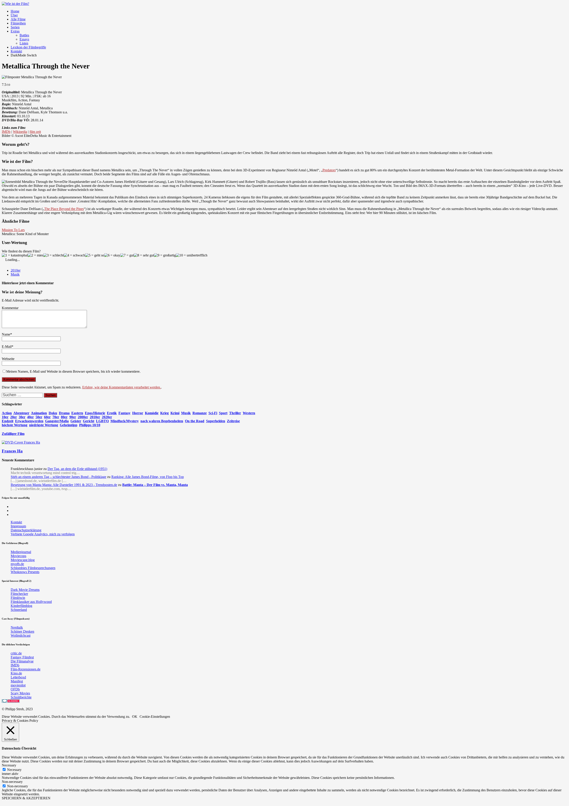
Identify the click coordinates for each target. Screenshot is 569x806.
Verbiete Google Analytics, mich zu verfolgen (43, 534)
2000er (83, 417)
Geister (75, 421)
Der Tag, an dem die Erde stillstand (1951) (77, 469)
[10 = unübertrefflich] (191, 255)
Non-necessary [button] (12, 782)
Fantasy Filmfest (22, 657)
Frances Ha (12, 451)
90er (72, 417)
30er (22, 417)
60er (47, 417)
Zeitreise (233, 421)
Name (6, 334)
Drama (64, 413)
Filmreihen (18, 23)
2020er (107, 417)
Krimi (174, 413)
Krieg (164, 413)
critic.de (16, 653)
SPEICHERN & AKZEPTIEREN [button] (26, 798)
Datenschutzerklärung (26, 530)
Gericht (88, 421)
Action (7, 413)
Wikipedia (20, 132)
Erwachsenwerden (29, 421)
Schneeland (19, 610)
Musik (15, 274)
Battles (24, 35)
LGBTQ (102, 421)
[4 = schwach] (74, 255)
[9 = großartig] (165, 255)
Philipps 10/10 (89, 425)
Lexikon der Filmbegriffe (28, 47)
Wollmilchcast (20, 635)
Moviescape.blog (23, 560)
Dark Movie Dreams (25, 590)
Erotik (112, 413)
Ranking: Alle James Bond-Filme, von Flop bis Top (147, 477)
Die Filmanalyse (22, 661)
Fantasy (124, 413)
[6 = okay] (112, 255)
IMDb (6, 132)
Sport (223, 413)
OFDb (15, 689)
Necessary (14, 770)
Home (15, 11)
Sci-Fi (212, 413)
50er (39, 417)
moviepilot (18, 685)
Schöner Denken (22, 631)
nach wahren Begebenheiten (161, 421)
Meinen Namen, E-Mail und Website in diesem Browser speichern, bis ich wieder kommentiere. (73, 371)
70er (55, 417)
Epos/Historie (95, 413)
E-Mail (7, 346)
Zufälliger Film (13, 434)
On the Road (194, 421)
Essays (24, 39)
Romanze (199, 413)
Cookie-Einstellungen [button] (155, 716)
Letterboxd (18, 677)
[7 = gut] (127, 255)
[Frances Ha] (21, 442)
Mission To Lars (13, 230)
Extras (15, 31)
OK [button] (134, 716)
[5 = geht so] (94, 255)
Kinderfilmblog (21, 606)
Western (249, 413)
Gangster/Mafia (57, 421)
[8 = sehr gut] (144, 255)
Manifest (17, 681)
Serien (15, 27)
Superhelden (215, 421)
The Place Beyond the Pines (64, 209)
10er (5, 417)
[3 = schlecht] (53, 255)
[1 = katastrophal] (15, 255)
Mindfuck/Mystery (124, 421)
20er (13, 417)
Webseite (8, 359)
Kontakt (16, 51)
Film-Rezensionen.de (25, 669)
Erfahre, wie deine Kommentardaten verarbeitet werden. (121, 387)
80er (64, 417)
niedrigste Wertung (43, 425)
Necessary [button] (9, 765)
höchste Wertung (14, 425)
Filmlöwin (18, 598)
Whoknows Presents (25, 572)
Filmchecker (19, 594)
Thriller (235, 413)
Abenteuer (21, 413)
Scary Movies (20, 693)
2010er (15, 270)
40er (30, 417)
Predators (329, 170)
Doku (53, 413)
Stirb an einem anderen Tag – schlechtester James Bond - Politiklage (58, 477)
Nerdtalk (17, 627)
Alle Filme (18, 19)
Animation (39, 413)
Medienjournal (21, 552)
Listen (24, 43)
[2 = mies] (35, 255)
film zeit (35, 132)
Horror (137, 413)
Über (14, 15)
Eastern (77, 413)
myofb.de (17, 564)
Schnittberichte (21, 697)
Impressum (18, 526)
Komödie (151, 413)
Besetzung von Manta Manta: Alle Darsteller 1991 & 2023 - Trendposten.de (64, 485)
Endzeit (7, 421)
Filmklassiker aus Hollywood (31, 602)
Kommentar (10, 308)
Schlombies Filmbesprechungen (33, 568)
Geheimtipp (68, 425)
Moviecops (18, 556)
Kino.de (16, 673)
